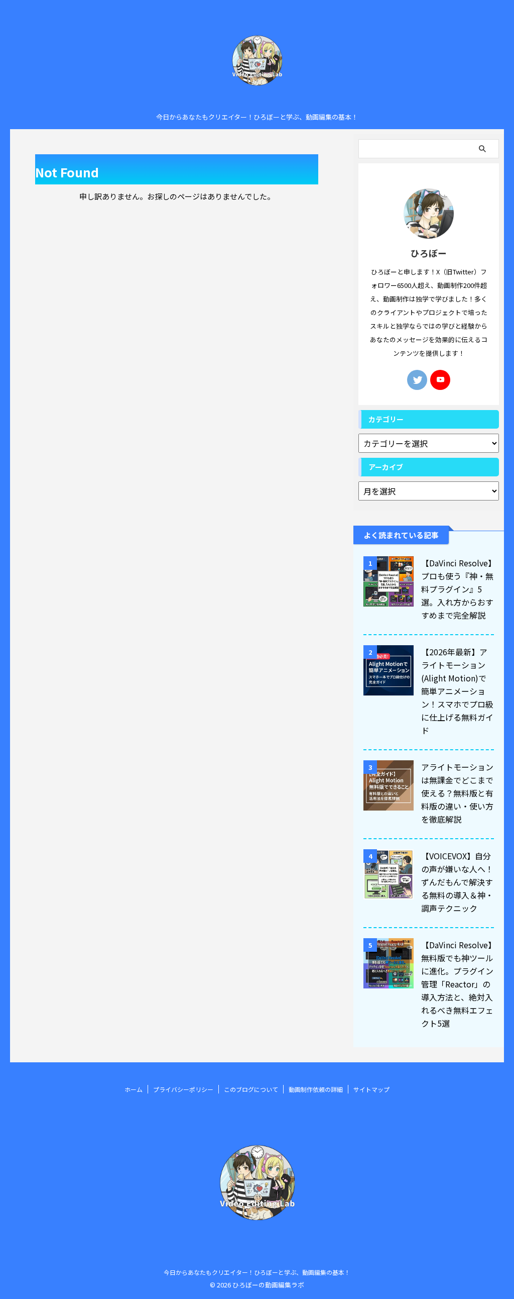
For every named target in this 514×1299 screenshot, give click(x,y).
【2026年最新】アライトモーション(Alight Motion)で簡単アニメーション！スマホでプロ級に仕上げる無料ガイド (457, 691)
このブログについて (251, 1089)
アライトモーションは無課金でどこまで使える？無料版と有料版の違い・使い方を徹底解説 (457, 793)
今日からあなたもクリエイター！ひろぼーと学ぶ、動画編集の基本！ (257, 1272)
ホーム (133, 1089)
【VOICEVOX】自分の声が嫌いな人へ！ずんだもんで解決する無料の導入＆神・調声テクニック (457, 882)
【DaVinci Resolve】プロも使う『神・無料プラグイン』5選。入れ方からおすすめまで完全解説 (457, 589)
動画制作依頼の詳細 (316, 1089)
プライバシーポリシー (183, 1089)
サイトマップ (371, 1089)
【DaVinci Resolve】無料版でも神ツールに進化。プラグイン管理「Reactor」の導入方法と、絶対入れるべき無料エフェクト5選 (457, 984)
